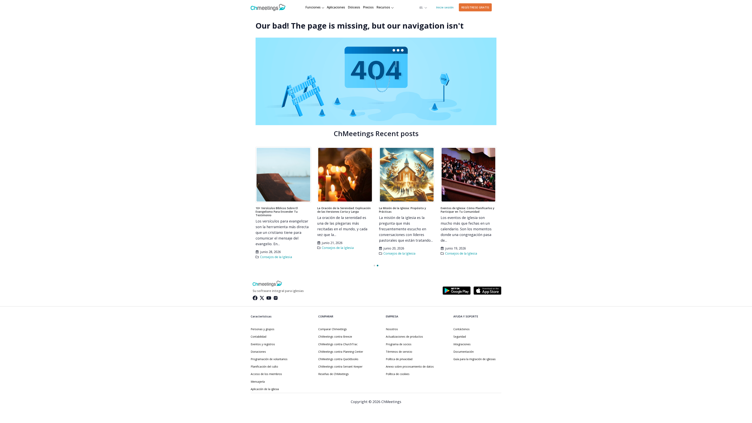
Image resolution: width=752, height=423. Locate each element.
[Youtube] (268, 298)
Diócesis (354, 7)
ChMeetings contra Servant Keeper (340, 366)
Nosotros (392, 329)
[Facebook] (255, 298)
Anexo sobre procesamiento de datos (410, 366)
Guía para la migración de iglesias (474, 359)
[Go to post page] (283, 174)
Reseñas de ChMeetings (333, 374)
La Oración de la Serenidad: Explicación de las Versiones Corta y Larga (344, 209)
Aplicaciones (336, 7)
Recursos (383, 7)
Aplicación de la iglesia (265, 389)
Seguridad (459, 336)
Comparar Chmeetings (332, 329)
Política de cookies (397, 374)
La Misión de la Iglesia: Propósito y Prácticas (402, 209)
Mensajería (258, 381)
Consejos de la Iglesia (276, 257)
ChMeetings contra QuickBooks (338, 359)
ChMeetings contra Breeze (335, 336)
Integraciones (462, 344)
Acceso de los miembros (266, 374)
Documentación (463, 351)
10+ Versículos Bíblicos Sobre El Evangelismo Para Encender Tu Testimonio (277, 211)
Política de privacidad (399, 359)
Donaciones (258, 351)
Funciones (313, 7)
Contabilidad (258, 336)
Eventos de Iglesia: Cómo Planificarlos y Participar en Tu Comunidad (467, 209)
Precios (368, 7)
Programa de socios (398, 344)
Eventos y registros (263, 344)
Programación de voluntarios (269, 359)
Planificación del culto (264, 366)
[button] (374, 265)
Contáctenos (461, 329)
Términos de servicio (399, 351)
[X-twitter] (261, 298)
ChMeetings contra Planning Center (340, 351)
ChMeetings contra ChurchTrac (338, 344)
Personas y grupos (262, 329)
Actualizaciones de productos (404, 336)
